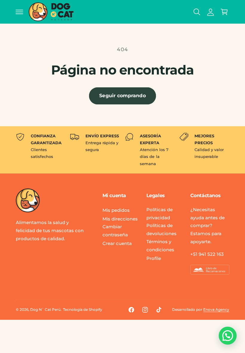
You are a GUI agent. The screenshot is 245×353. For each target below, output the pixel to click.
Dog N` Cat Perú (45, 309)
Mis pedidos (116, 210)
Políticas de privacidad (159, 213)
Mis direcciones (120, 219)
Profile (153, 258)
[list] (122, 150)
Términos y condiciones (160, 245)
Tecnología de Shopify (82, 309)
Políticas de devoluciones (161, 229)
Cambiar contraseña (115, 231)
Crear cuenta (117, 243)
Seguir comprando (122, 95)
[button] (19, 12)
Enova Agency (216, 309)
